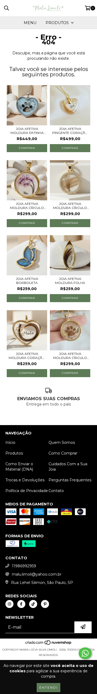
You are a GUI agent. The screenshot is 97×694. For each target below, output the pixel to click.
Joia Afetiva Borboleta (27, 281)
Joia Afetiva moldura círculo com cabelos (27, 206)
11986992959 (24, 566)
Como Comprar (62, 453)
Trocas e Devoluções (24, 480)
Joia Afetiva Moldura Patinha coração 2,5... (27, 131)
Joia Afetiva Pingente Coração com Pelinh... (70, 131)
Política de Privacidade (26, 490)
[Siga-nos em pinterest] (45, 604)
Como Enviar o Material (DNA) (19, 467)
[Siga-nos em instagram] (9, 604)
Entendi (48, 687)
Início (10, 442)
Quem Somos (61, 442)
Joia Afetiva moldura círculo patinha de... (70, 356)
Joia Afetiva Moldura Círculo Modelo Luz (70, 206)
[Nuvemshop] (48, 644)
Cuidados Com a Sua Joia (67, 467)
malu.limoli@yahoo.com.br (36, 574)
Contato (56, 490)
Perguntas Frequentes (69, 480)
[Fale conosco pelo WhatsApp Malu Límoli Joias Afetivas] (85, 653)
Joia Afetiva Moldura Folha (70, 281)
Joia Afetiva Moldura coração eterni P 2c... (27, 356)
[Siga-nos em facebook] (21, 604)
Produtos (14, 453)
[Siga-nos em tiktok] (33, 604)
